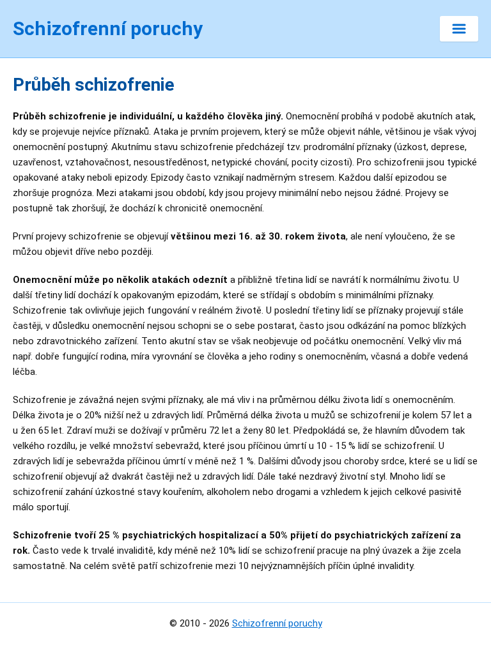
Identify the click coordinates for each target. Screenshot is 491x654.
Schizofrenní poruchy (277, 623)
